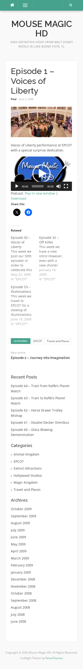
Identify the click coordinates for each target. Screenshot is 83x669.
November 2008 (23, 586)
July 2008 (18, 614)
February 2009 (22, 565)
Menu (23, 5)
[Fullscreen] (66, 186)
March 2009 (20, 558)
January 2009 (21, 572)
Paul (13, 99)
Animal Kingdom (26, 454)
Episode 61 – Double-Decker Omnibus (40, 422)
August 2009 (20, 523)
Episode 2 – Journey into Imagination (40, 358)
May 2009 (18, 544)
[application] (41, 174)
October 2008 (21, 593)
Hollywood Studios (28, 475)
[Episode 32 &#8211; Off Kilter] (53, 258)
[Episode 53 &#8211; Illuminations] (25, 305)
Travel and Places (58, 341)
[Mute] (58, 186)
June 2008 (18, 621)
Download (18, 198)
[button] (41, 173)
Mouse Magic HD (41, 28)
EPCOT (37, 341)
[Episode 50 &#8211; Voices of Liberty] (25, 258)
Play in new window (40, 193)
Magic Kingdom (26, 482)
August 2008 (20, 607)
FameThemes (54, 658)
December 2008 (23, 579)
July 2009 (18, 530)
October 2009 (21, 509)
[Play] (17, 186)
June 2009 (18, 537)
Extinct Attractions (28, 468)
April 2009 (19, 551)
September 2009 (23, 516)
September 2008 (23, 600)
